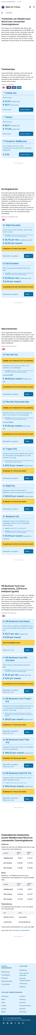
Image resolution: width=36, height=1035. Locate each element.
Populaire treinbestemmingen (11, 992)
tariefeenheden (15, 927)
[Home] (2, 13)
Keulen (3, 1012)
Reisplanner (23, 970)
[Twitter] (4, 1023)
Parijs (3, 1002)
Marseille (22, 1009)
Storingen (4, 978)
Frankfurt (22, 996)
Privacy (17, 1020)
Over (4, 1020)
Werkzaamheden (6, 981)
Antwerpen (5, 996)
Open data (10, 1020)
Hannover (22, 1002)
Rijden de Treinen (16, 1018)
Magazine (22, 987)
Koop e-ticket (24, 109)
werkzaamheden (10, 1)
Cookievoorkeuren (25, 1020)
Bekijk (27, 256)
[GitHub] (23, 1023)
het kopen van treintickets (21, 930)
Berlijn (3, 999)
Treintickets (9, 13)
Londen (3, 1005)
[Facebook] (7, 1023)
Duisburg (22, 999)
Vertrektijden (5, 975)
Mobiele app (5, 972)
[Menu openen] (33, 6)
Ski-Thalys (22, 1012)
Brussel (3, 1009)
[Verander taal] (30, 7)
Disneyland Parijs (25, 1005)
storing (3, 1)
